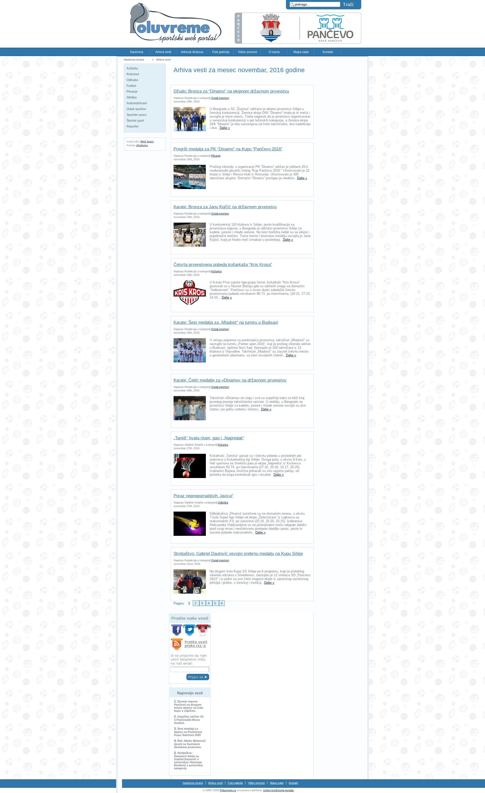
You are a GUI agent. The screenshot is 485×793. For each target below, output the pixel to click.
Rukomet (133, 74)
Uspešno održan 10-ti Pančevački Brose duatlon (189, 719)
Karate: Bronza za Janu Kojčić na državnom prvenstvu (225, 206)
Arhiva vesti (163, 52)
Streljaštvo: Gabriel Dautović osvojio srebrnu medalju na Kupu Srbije (238, 553)
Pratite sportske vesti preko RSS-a (190, 645)
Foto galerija (220, 52)
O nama (274, 52)
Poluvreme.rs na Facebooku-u (177, 630)
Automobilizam (137, 103)
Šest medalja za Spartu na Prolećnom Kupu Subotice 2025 (188, 731)
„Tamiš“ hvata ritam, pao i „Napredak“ (209, 438)
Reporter (133, 126)
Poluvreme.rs (228, 790)
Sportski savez (137, 115)
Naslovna (136, 52)
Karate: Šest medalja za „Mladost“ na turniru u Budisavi (226, 322)
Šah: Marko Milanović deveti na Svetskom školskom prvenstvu (190, 744)
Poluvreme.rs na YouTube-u (203, 630)
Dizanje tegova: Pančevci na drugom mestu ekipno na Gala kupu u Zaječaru (188, 706)
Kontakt (328, 52)
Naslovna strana (134, 59)
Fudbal (131, 86)
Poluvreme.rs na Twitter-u (190, 630)
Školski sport (135, 120)
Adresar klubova (192, 52)
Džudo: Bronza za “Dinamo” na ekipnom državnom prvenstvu (231, 91)
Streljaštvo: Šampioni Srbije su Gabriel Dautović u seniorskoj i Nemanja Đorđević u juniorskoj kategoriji (188, 760)
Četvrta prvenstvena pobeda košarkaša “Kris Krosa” (223, 264)
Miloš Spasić (147, 141)
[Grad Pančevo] (298, 42)
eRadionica (142, 145)
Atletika (132, 97)
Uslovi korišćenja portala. (278, 790)
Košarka (132, 68)
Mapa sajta (301, 52)
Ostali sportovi (136, 109)
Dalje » (225, 128)
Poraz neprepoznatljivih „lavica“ (203, 495)
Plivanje (132, 91)
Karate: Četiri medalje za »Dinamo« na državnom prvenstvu (230, 380)
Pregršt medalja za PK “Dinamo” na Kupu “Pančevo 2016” (228, 149)
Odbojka (132, 80)
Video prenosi (247, 52)
